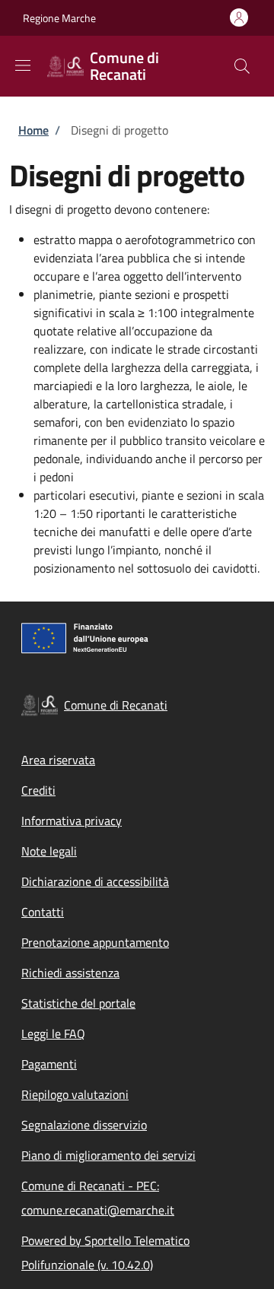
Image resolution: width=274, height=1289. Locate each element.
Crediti (38, 790)
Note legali (49, 851)
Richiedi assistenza (70, 973)
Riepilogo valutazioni (75, 1094)
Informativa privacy (71, 820)
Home (33, 130)
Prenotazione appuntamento (95, 942)
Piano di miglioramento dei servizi (108, 1155)
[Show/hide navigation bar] (23, 65)
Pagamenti (49, 1064)
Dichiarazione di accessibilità (95, 881)
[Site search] (242, 66)
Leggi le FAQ (53, 1033)
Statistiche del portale (78, 1003)
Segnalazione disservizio (84, 1125)
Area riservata (58, 760)
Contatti (42, 912)
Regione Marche (59, 18)
